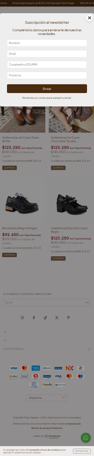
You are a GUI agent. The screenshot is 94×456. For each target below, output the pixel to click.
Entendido (81, 451)
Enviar (47, 89)
